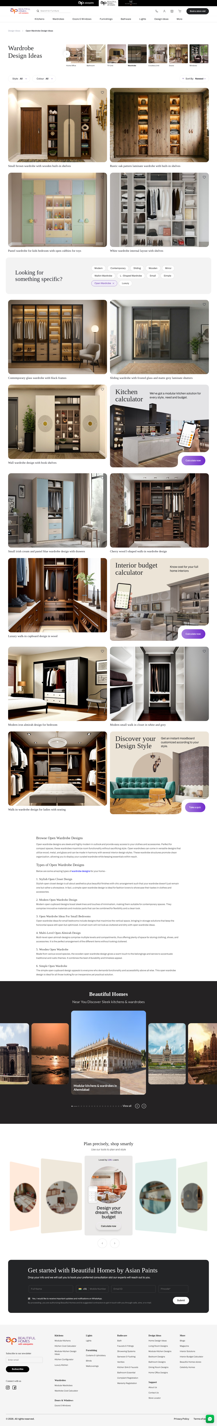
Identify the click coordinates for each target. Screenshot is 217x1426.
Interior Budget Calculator (191, 1357)
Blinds (89, 1361)
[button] (66, 54)
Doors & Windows (82, 19)
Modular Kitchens (63, 1341)
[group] (75, 55)
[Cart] (180, 11)
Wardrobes (58, 19)
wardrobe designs (81, 871)
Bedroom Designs (157, 1357)
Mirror (168, 268)
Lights (142, 19)
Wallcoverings (92, 1366)
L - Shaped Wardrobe (131, 275)
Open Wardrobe (102, 283)
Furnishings (106, 19)
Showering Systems (126, 1351)
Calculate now (193, 460)
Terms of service (202, 1419)
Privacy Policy (181, 1419)
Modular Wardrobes (63, 1385)
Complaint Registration (127, 1378)
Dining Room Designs (158, 1367)
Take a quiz (195, 807)
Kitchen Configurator (64, 1359)
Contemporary (118, 268)
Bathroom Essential (126, 1372)
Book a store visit (197, 11)
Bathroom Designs (157, 1362)
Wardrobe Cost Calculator (66, 1391)
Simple (167, 275)
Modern (98, 268)
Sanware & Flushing (126, 1357)
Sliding (137, 268)
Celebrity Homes (187, 1367)
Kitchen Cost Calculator (65, 1346)
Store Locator (155, 1398)
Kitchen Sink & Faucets (127, 1367)
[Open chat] (210, 1419)
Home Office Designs (158, 1372)
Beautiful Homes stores (190, 1362)
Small (153, 275)
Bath (119, 1341)
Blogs (182, 1341)
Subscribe (17, 1369)
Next (143, 1106)
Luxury (125, 283)
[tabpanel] (108, 1053)
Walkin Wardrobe (103, 275)
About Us (153, 1387)
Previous (137, 1106)
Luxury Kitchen (61, 1365)
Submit (181, 1300)
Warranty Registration (127, 1383)
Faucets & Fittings (125, 1346)
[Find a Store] (172, 11)
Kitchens (39, 19)
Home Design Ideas (158, 1341)
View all (127, 1105)
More (179, 19)
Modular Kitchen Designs (160, 1351)
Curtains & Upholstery (96, 1355)
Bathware (126, 19)
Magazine (184, 1346)
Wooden (153, 268)
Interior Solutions (187, 1351)
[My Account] (164, 11)
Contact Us (154, 1393)
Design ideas (161, 19)
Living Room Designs (158, 1346)
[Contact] (157, 11)
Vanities (120, 1362)
